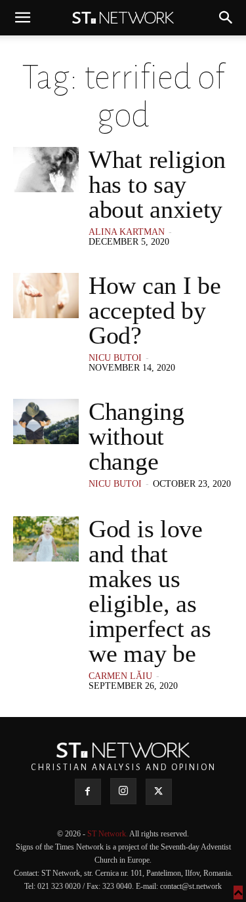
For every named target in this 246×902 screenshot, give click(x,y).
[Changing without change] (46, 421)
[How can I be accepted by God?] (46, 295)
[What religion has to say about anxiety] (46, 169)
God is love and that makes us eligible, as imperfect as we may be (150, 591)
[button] (22, 17)
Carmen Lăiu (120, 676)
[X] (159, 792)
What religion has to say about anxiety (157, 184)
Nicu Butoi (115, 358)
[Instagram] (123, 791)
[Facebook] (88, 792)
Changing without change (136, 436)
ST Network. (108, 833)
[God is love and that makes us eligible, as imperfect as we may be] (46, 539)
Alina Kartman (127, 232)
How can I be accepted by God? (154, 310)
